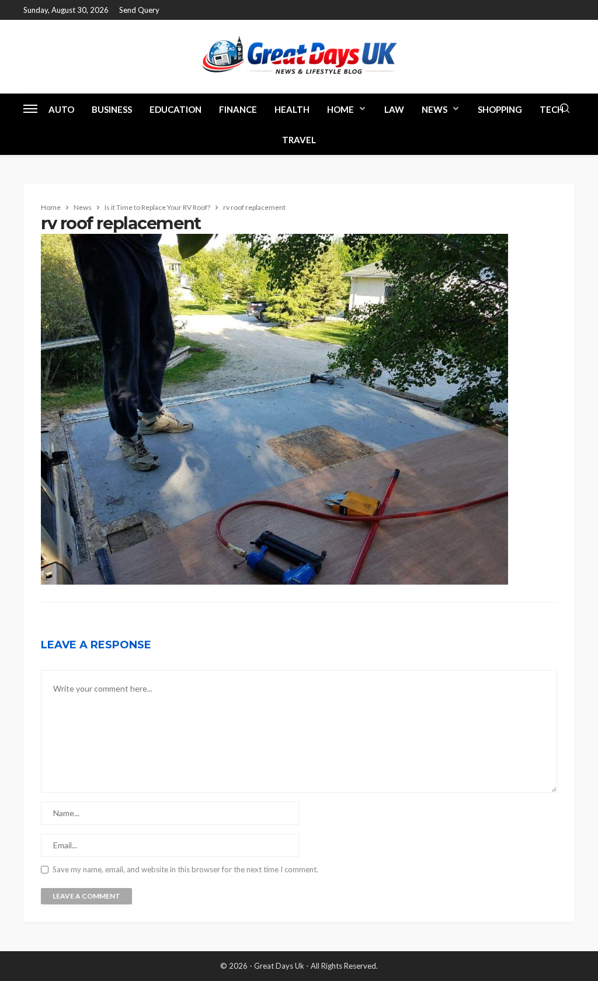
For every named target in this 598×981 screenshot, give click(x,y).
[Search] (565, 109)
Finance (238, 109)
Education (175, 109)
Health (292, 109)
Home (340, 109)
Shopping (500, 109)
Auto (61, 109)
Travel (299, 139)
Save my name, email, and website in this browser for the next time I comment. (185, 869)
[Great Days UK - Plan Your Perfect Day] (299, 56)
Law (394, 109)
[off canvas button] (30, 109)
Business (112, 109)
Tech (552, 109)
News (434, 109)
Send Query (139, 10)
